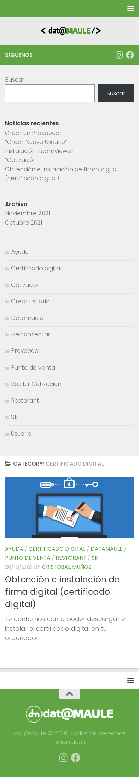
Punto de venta (27, 558)
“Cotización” (22, 160)
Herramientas (31, 334)
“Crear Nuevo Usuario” (36, 142)
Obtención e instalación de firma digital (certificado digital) (62, 592)
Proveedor (26, 351)
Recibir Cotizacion (36, 384)
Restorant (71, 558)
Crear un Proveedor (33, 133)
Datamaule (107, 549)
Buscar (14, 80)
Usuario (21, 434)
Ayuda (14, 549)
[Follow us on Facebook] (130, 55)
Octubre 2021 (24, 223)
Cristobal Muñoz (66, 567)
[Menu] (130, 8)
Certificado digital (57, 549)
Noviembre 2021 (27, 213)
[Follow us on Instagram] (119, 55)
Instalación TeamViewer (39, 151)
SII (95, 558)
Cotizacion (26, 285)
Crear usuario (30, 301)
